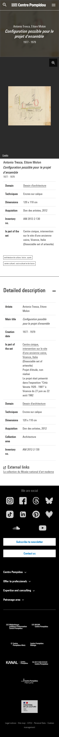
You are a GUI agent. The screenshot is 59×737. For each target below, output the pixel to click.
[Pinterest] (36, 515)
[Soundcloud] (16, 529)
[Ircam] (42, 628)
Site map (22, 723)
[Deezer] (49, 515)
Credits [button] (5, 155)
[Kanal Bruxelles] (19, 666)
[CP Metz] (20, 647)
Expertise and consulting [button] (17, 590)
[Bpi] (19, 628)
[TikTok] (9, 515)
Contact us (30, 553)
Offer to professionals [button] (15, 581)
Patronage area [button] (12, 599)
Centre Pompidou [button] (13, 572)
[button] (29, 290)
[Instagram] (9, 502)
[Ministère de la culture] (29, 706)
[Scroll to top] (51, 729)
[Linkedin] (23, 515)
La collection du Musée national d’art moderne (28, 471)
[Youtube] (43, 529)
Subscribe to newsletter (29, 542)
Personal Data (40, 723)
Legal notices (11, 723)
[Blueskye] (49, 502)
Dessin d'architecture (34, 185)
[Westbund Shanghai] (42, 666)
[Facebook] (23, 502)
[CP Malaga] (39, 647)
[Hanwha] (29, 684)
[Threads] (36, 502)
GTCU (30, 723)
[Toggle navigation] (53, 5)
